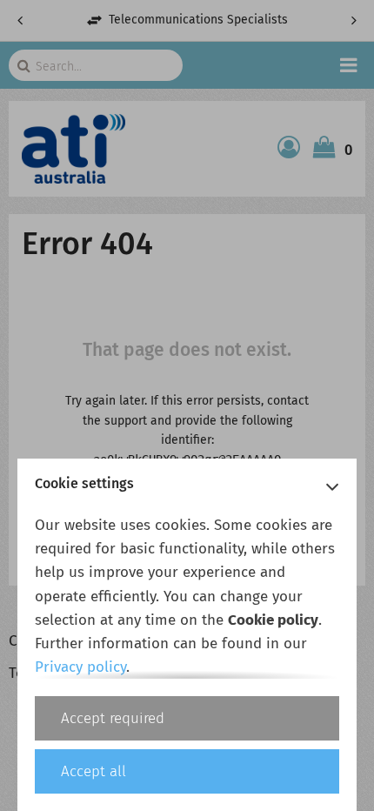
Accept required (112, 718)
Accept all (93, 771)
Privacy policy (80, 667)
